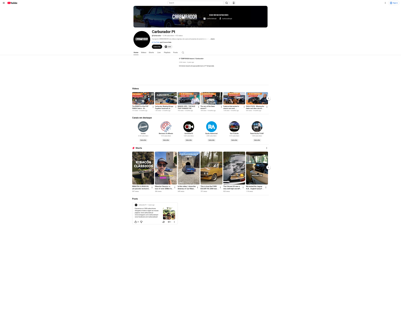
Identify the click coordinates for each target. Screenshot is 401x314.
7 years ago (151, 205)
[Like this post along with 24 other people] (135, 222)
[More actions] (153, 107)
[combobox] (196, 3)
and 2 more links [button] (165, 42)
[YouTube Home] (12, 3)
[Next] (268, 98)
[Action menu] (174, 222)
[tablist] (200, 52)
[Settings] (385, 3)
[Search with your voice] (234, 3)
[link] (155, 214)
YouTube (156, 42)
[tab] (135, 52)
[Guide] (4, 3)
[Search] (226, 3)
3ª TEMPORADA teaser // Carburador (191, 58)
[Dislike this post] (141, 222)
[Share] (164, 222)
